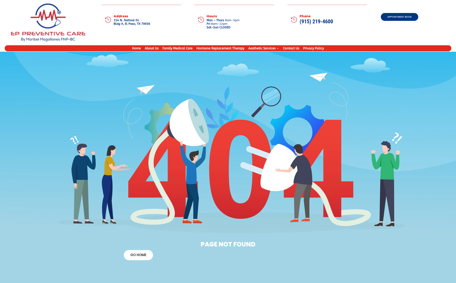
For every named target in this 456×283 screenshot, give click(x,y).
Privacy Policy (313, 48)
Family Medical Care (177, 48)
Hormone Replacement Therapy (220, 48)
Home (136, 48)
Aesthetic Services (262, 48)
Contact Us (291, 48)
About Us (152, 48)
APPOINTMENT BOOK (399, 17)
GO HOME (138, 255)
